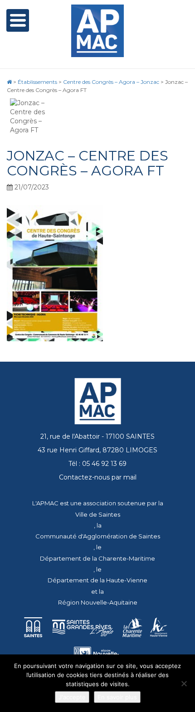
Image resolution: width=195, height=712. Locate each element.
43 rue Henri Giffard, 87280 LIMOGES (97, 450)
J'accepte (72, 697)
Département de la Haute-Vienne (97, 580)
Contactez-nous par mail (97, 477)
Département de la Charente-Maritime (97, 558)
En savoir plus (117, 697)
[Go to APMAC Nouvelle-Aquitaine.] (9, 81)
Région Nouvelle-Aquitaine (97, 602)
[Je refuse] (183, 683)
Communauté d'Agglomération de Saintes (97, 536)
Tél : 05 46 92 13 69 (97, 464)
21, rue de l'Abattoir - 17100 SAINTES (97, 436)
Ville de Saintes (97, 514)
